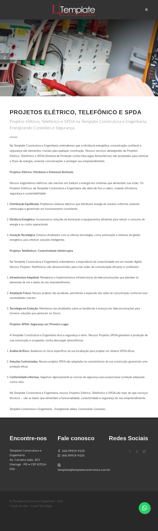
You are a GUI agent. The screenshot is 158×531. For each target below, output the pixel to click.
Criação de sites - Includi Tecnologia (31, 506)
